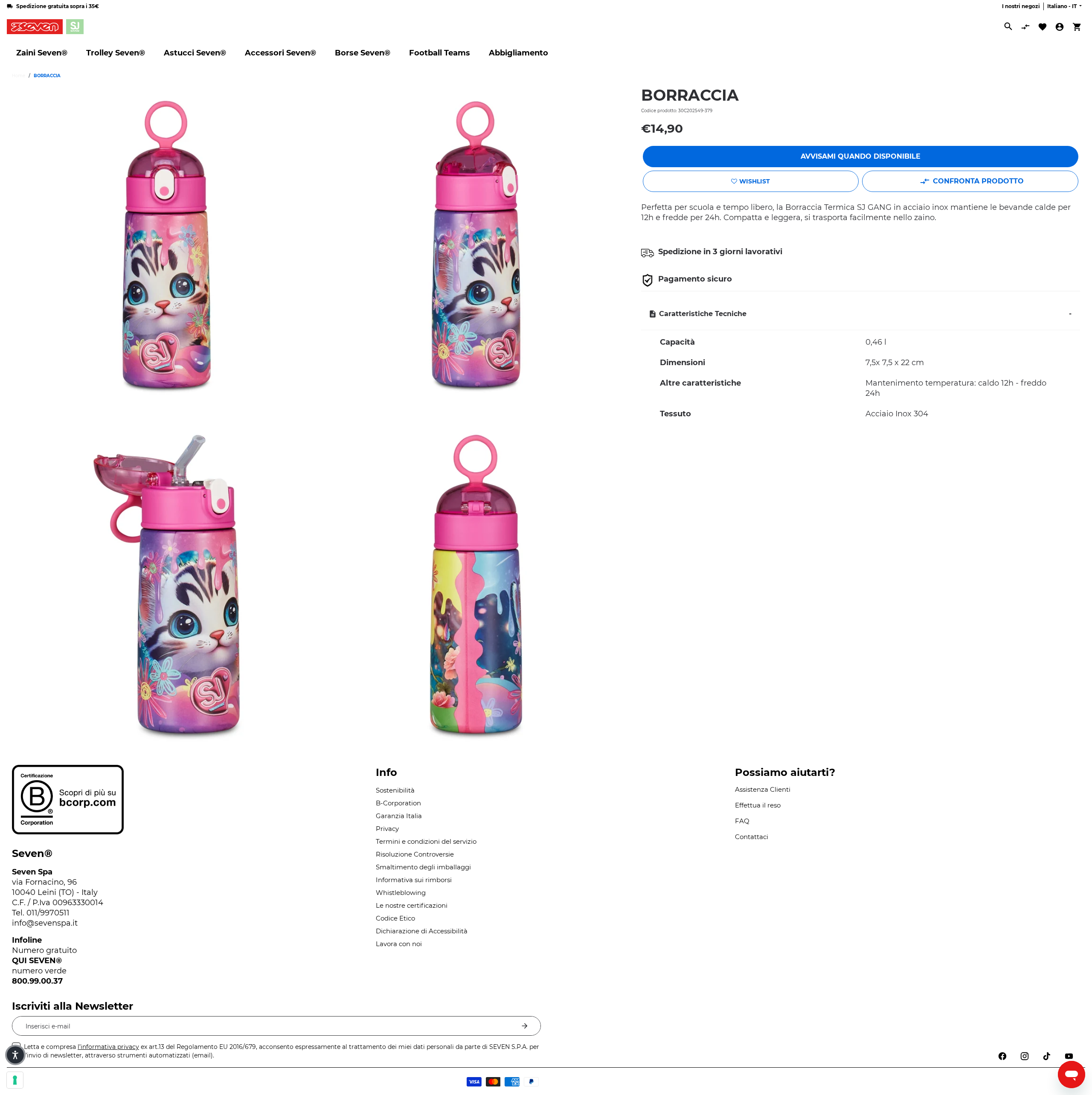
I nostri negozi (1021, 6)
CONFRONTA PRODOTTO (978, 181)
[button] (15, 1055)
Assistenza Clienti (762, 789)
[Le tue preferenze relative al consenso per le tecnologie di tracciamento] (15, 1080)
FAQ (742, 821)
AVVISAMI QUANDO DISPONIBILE (861, 156)
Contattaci (751, 837)
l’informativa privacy (108, 1047)
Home (18, 75)
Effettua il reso (758, 805)
